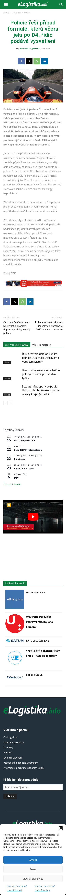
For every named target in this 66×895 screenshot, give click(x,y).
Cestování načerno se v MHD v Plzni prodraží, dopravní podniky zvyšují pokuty (16, 328)
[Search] (61, 4)
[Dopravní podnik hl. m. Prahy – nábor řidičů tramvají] (33, 283)
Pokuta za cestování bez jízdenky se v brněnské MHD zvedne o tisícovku (49, 326)
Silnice (27, 12)
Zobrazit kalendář (12, 484)
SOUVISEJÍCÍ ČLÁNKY (16, 345)
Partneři (7, 752)
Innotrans (19, 459)
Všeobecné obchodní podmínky (20, 762)
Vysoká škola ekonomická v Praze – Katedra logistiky (43, 653)
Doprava (17, 12)
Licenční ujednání (12, 757)
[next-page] (11, 403)
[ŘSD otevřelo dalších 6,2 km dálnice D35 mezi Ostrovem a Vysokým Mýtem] (11, 358)
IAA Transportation (24, 440)
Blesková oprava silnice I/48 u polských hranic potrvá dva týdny (41, 374)
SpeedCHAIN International (28, 450)
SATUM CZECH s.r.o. (38, 640)
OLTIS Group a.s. (36, 592)
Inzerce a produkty (13, 742)
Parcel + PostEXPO (24, 468)
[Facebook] (21, 61)
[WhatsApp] (37, 61)
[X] (29, 61)
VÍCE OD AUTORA (41, 345)
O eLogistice (10, 737)
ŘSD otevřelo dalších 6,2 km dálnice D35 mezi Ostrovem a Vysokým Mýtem (41, 357)
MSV (16, 477)
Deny (33, 869)
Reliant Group (34, 674)
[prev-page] (5, 403)
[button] (61, 828)
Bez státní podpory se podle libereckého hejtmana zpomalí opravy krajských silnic (41, 390)
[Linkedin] (44, 61)
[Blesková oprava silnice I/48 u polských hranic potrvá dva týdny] (11, 374)
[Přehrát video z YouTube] (33, 517)
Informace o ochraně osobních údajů (23, 767)
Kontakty (8, 747)
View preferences (33, 878)
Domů (6, 12)
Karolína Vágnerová (30, 48)
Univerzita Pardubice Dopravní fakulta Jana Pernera (39, 622)
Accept (33, 860)
